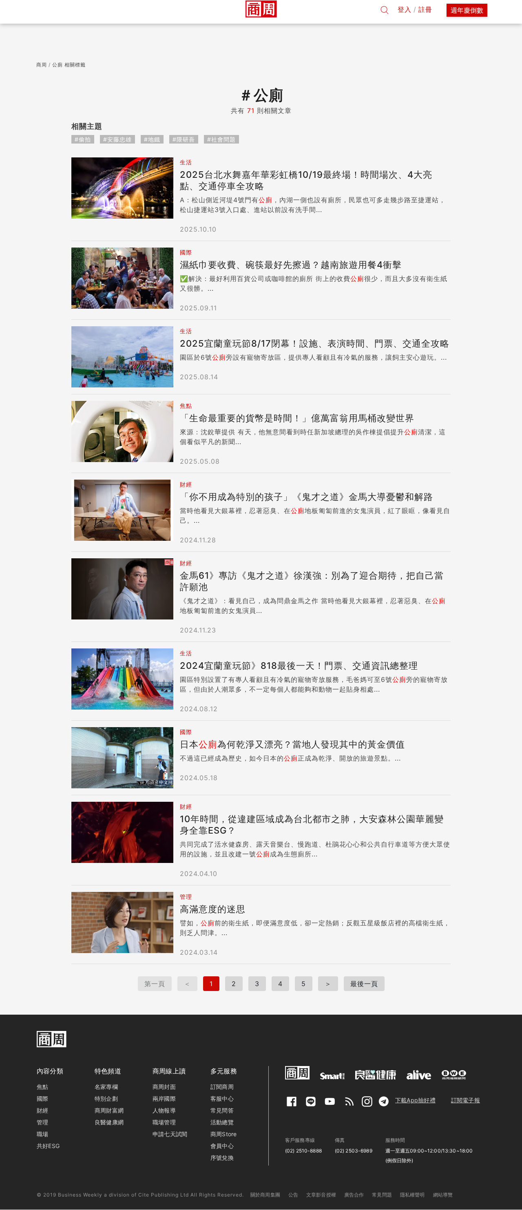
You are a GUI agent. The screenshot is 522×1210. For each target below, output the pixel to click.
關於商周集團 (265, 1195)
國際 (42, 1098)
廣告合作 (354, 1195)
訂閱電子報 (465, 1100)
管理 (42, 1122)
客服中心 (222, 1098)
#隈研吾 (184, 139)
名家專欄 (106, 1086)
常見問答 (222, 1110)
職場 (42, 1133)
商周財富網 (109, 1110)
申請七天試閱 (170, 1133)
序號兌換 (222, 1157)
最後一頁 (364, 984)
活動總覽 (222, 1122)
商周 (41, 65)
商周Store (223, 1133)
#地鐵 (152, 139)
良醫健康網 (109, 1122)
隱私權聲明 (412, 1195)
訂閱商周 (222, 1086)
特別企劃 (106, 1098)
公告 (293, 1195)
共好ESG (48, 1145)
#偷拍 (83, 139)
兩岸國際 (164, 1098)
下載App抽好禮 (415, 1100)
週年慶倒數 (467, 10)
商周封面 (164, 1086)
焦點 (42, 1086)
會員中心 (222, 1145)
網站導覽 (443, 1195)
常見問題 (382, 1195)
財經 (42, 1110)
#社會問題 (221, 139)
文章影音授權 (321, 1195)
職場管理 (164, 1122)
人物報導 (164, 1110)
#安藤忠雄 (117, 139)
